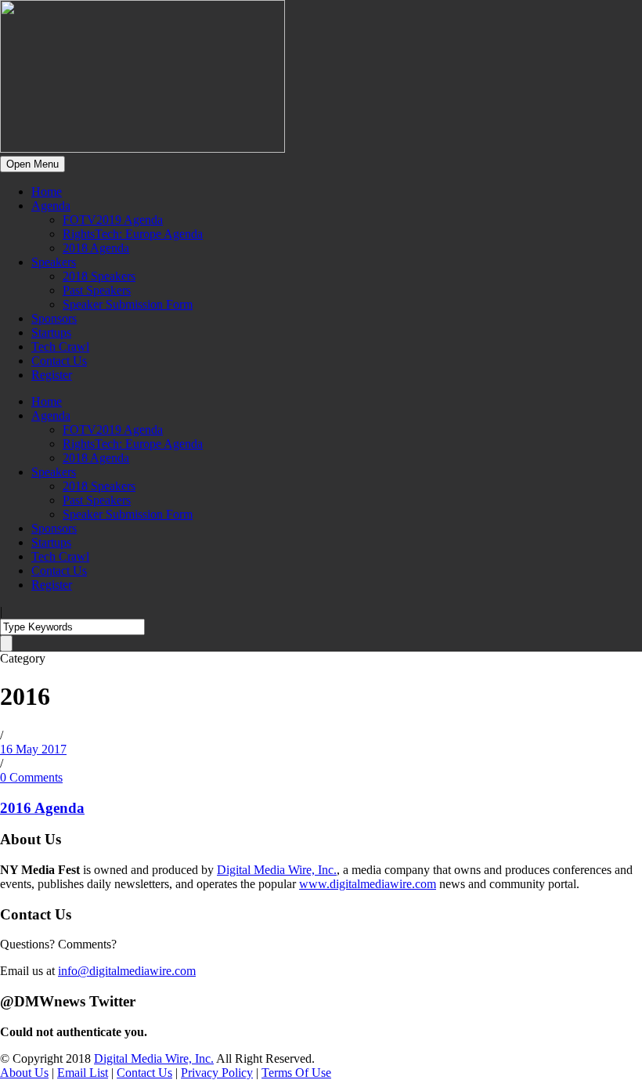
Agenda (50, 205)
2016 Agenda (42, 808)
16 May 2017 (33, 749)
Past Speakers (97, 290)
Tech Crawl (60, 346)
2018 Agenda (96, 248)
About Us (24, 1072)
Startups (51, 332)
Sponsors (54, 318)
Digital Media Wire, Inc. (277, 869)
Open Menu (32, 164)
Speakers (53, 262)
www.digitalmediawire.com (367, 883)
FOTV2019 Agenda (113, 219)
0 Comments (31, 777)
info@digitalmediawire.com (127, 970)
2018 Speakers (99, 276)
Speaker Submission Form (128, 304)
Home (46, 191)
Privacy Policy (217, 1072)
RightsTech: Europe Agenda (133, 233)
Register (51, 374)
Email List (82, 1072)
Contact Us (59, 360)
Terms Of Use (296, 1072)
